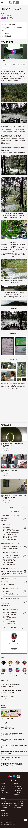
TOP (25, 820)
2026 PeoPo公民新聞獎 (6, 803)
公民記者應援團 (17, 790)
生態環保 (8, 27)
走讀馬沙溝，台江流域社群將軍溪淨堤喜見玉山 (14, 745)
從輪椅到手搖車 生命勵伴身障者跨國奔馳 (12, 733)
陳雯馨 (4, 740)
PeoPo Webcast (6, 728)
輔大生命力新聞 (6, 734)
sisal (3, 665)
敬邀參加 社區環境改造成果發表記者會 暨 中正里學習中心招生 (14, 496)
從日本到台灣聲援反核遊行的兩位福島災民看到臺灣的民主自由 (14, 444)
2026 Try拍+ (4, 801)
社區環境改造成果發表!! (10, 470)
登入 (18, 511)
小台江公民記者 (6, 747)
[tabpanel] (14, 568)
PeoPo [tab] (11, 507)
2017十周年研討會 (18, 803)
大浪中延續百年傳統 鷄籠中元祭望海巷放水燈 (14, 751)
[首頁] (14, 2)
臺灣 (6, 24)
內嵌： (3, 60)
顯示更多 (7, 33)
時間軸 (2, 790)
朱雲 (4, 446)
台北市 (9, 24)
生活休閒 (13, 27)
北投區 (13, 24)
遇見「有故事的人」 (19, 807)
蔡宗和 (4, 753)
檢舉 (11, 17)
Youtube (16, 780)
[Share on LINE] (9, 42)
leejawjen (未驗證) (5, 543)
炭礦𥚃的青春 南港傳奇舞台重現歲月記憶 (12, 739)
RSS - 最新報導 (4, 813)
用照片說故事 (4, 807)
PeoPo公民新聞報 (18, 786)
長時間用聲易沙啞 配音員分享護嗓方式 (12, 764)
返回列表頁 (13, 627)
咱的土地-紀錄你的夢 (6, 805)
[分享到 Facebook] (4, 42)
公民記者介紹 (17, 792)
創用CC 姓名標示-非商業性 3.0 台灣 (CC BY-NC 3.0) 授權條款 (8, 36)
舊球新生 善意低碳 (6, 727)
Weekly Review (4, 792)
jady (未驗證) (6, 524)
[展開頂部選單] (26, 2)
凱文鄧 (4, 759)
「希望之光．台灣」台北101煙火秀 (11, 684)
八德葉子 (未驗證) (5, 599)
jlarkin (17, 665)
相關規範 (3, 788)
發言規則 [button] (24, 507)
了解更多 (14, 649)
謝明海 (10, 665)
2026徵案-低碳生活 (18, 801)
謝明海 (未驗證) (5, 578)
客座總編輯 (16, 794)
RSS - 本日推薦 (4, 815)
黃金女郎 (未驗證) (5, 515)
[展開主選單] (2, 2)
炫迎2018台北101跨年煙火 (8, 697)
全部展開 (14, 675)
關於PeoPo (3, 786)
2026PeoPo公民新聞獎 (7, 719)
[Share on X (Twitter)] (7, 42)
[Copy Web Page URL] (12, 42)
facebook (12, 780)
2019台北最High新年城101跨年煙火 (11, 690)
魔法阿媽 (5, 472)
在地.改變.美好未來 (18, 805)
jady (13, 641)
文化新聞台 (5, 765)
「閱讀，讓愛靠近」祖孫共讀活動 (10, 758)
